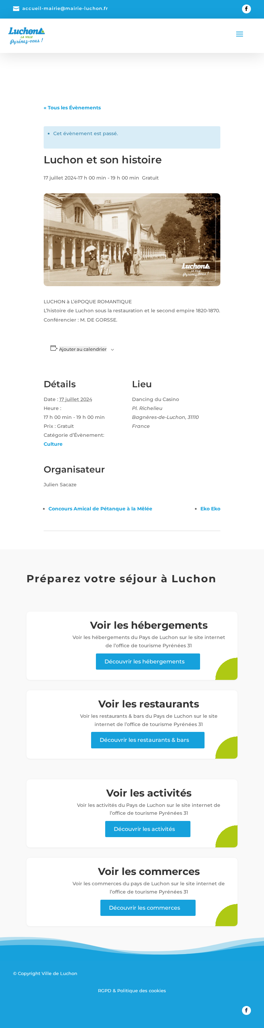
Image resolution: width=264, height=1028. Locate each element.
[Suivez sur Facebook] (246, 8)
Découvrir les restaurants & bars (144, 740)
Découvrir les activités (144, 829)
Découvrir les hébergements (144, 661)
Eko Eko (210, 509)
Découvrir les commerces (144, 908)
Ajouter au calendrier (83, 349)
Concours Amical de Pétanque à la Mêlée (100, 509)
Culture (53, 444)
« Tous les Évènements (72, 108)
